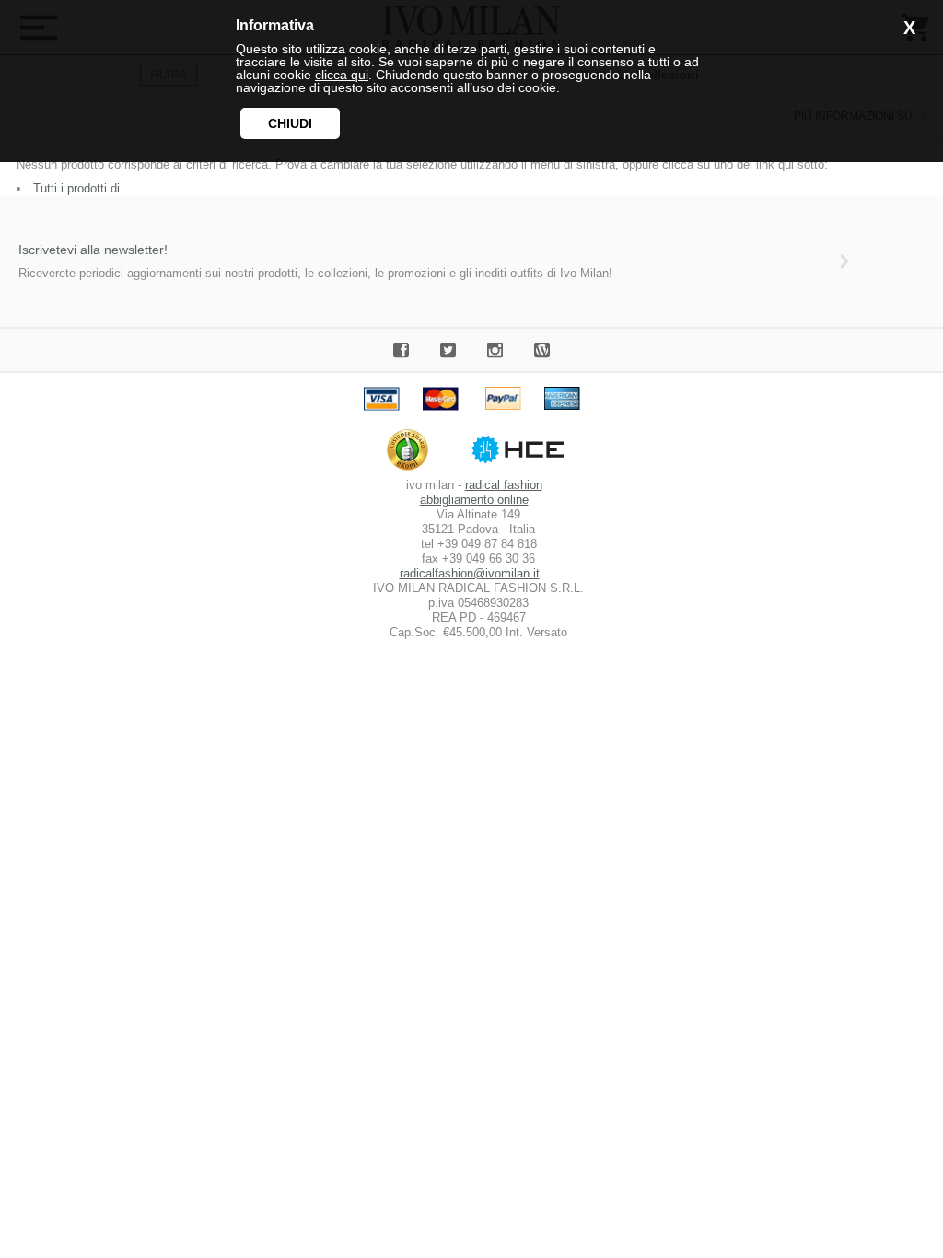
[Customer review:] (412, 470)
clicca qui (341, 74)
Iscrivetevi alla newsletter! (93, 249)
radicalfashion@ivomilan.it (470, 573)
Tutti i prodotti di (76, 188)
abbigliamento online (474, 500)
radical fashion (503, 485)
